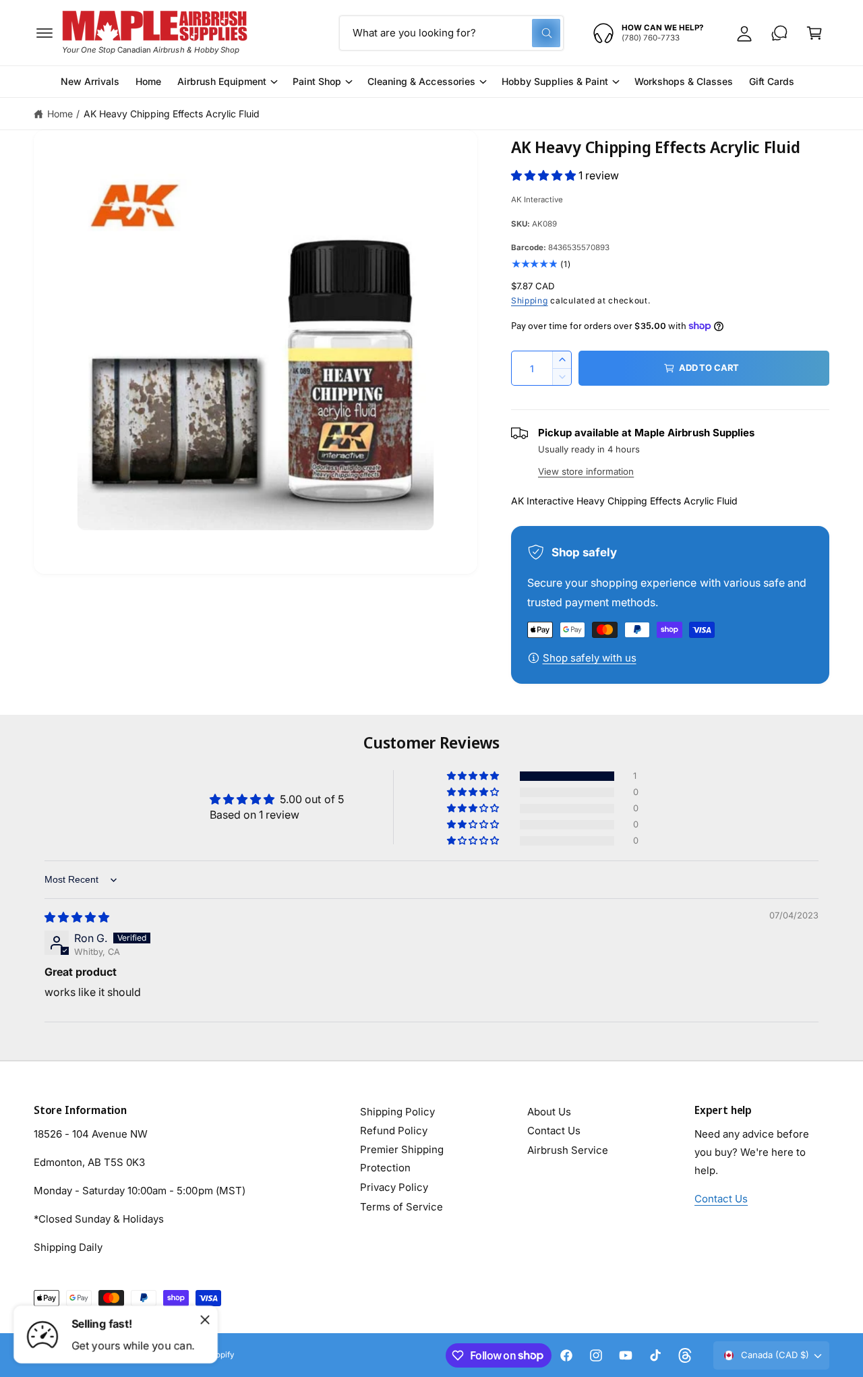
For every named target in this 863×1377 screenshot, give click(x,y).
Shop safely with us (589, 657)
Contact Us (554, 1130)
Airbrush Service (567, 1150)
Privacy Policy (394, 1187)
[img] (76, 917)
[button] (44, 33)
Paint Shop (317, 81)
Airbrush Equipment (221, 81)
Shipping (529, 300)
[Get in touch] (779, 33)
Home (60, 113)
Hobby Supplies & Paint (555, 81)
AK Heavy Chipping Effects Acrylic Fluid (172, 113)
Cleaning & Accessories (421, 81)
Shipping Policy (397, 1111)
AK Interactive (537, 199)
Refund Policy (393, 1130)
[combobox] (451, 33)
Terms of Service (401, 1206)
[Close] (204, 1319)
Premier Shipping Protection (402, 1158)
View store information (586, 471)
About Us (549, 1111)
